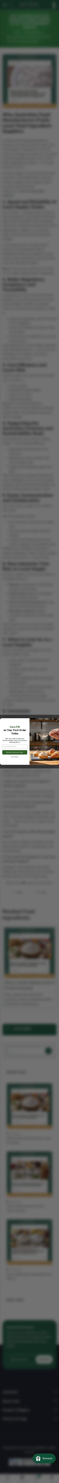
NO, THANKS (14, 756)
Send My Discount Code (14, 752)
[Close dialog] (57, 720)
